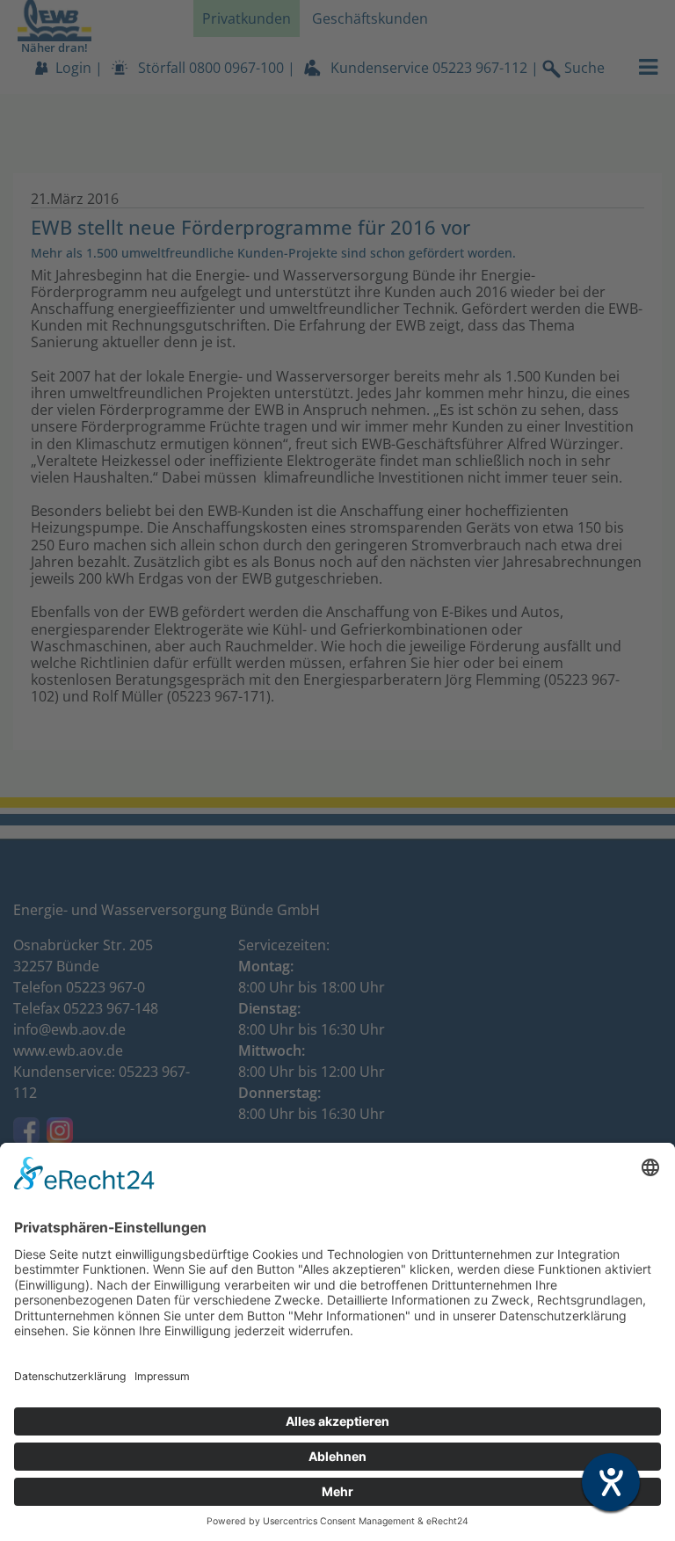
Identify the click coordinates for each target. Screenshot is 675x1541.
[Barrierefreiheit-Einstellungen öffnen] (611, 1482)
